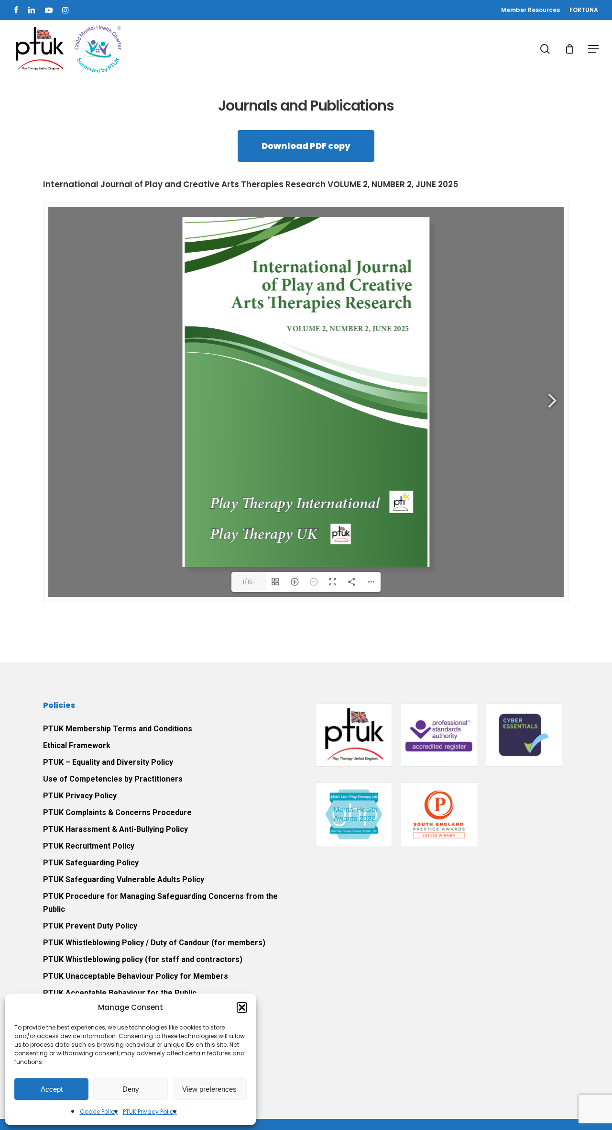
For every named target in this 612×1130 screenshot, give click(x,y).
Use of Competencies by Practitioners (113, 778)
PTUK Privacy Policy (150, 1112)
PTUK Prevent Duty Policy (90, 925)
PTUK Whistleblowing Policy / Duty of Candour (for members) (154, 942)
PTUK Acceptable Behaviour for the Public (120, 992)
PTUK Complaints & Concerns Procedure (117, 812)
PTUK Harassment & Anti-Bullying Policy (115, 829)
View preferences (209, 1089)
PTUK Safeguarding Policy (91, 862)
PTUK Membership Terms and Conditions (117, 728)
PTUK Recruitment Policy (88, 845)
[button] (242, 1007)
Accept (52, 1089)
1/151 (248, 582)
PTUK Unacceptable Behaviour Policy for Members (135, 976)
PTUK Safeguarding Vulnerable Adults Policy (123, 879)
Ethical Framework (76, 745)
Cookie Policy (99, 1112)
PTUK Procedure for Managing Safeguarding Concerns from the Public (160, 903)
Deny (130, 1089)
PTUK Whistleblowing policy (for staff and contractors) (142, 959)
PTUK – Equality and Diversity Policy (108, 762)
